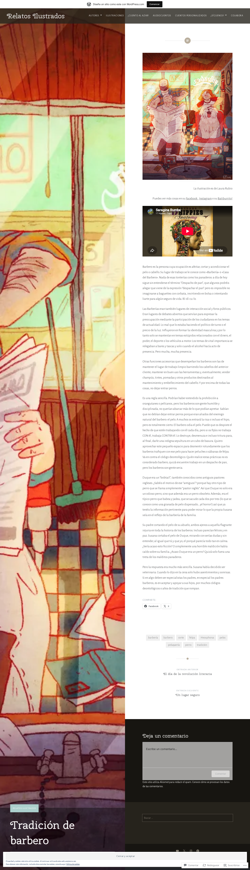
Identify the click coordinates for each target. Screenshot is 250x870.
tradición (202, 645)
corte (181, 637)
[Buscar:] (187, 818)
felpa (192, 637)
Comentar (220, 773)
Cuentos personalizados (191, 15)
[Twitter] (184, 851)
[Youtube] (177, 851)
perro (188, 645)
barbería (153, 637)
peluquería (174, 645)
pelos (223, 637)
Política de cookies (73, 864)
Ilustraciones (115, 15)
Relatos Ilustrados (36, 16)
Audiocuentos (162, 15)
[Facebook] (197, 851)
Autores (94, 15)
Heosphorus (207, 637)
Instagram (205, 198)
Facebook (192, 198)
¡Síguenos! (217, 15)
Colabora (237, 15)
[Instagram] (191, 851)
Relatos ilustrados (24, 808)
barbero (168, 637)
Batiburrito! (225, 198)
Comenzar (154, 4)
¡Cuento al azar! (138, 15)
